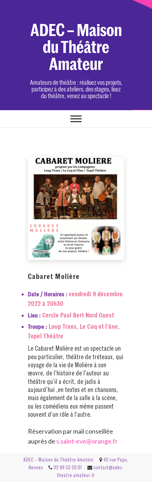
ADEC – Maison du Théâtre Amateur (76, 46)
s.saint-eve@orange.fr (87, 441)
